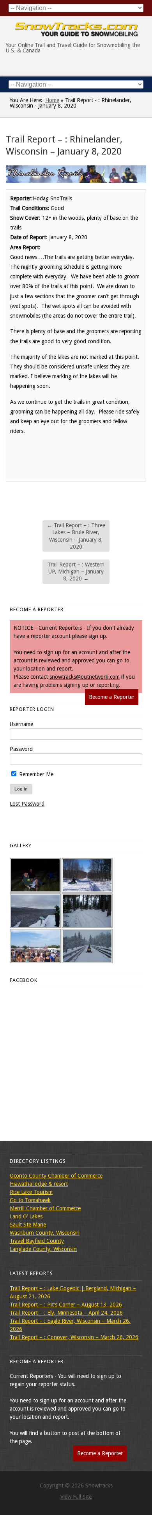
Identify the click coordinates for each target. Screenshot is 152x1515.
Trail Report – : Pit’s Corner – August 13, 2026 (66, 1304)
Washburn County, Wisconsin (45, 1233)
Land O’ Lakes (26, 1216)
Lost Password (27, 804)
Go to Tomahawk (30, 1200)
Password (21, 749)
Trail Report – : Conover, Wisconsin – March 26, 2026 (74, 1337)
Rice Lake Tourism (31, 1192)
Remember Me (35, 774)
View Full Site (76, 1497)
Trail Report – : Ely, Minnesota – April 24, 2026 (66, 1313)
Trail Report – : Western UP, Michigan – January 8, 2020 (76, 571)
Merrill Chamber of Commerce (45, 1208)
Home (52, 100)
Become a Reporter (111, 697)
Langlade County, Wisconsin (43, 1249)
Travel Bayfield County (37, 1241)
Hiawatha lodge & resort (39, 1184)
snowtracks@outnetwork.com (84, 677)
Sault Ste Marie (28, 1224)
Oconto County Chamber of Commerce (56, 1176)
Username (21, 724)
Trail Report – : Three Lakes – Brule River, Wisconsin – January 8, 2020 (76, 536)
